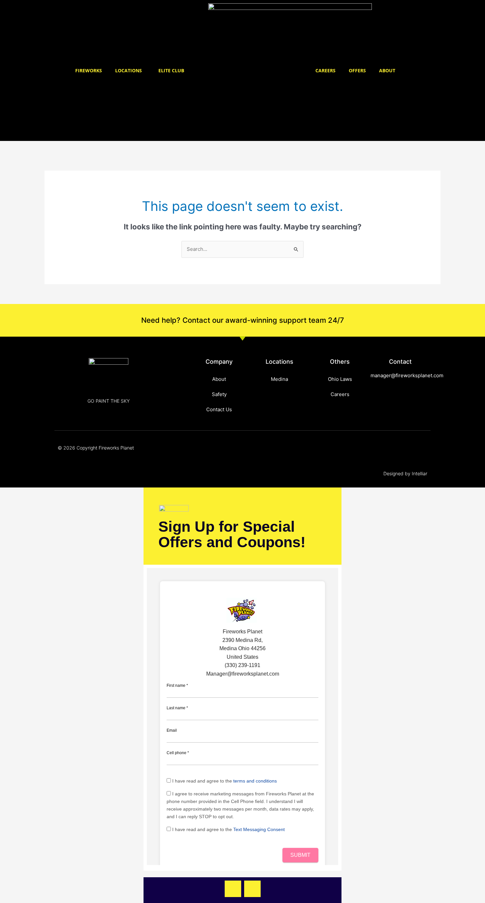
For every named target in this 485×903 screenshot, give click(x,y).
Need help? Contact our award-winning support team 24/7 (242, 320)
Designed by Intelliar (405, 473)
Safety (219, 394)
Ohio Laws (340, 379)
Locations (128, 70)
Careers (325, 70)
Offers (357, 70)
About (387, 70)
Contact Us (219, 409)
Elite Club (171, 70)
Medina (279, 379)
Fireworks (88, 70)
